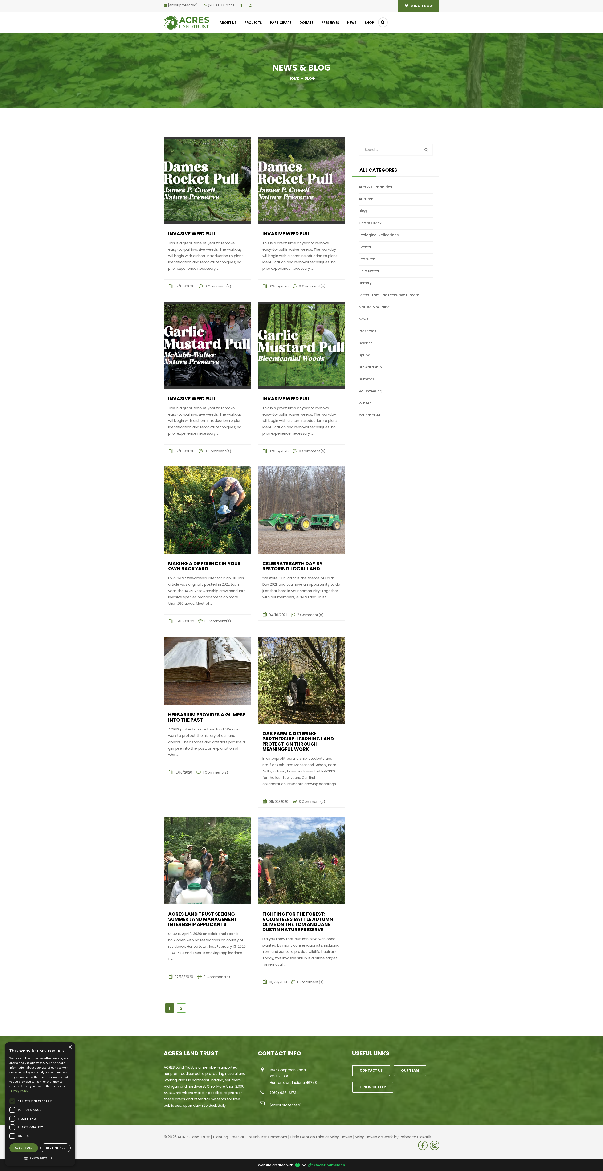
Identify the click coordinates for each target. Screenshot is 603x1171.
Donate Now (421, 6)
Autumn (366, 198)
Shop (369, 22)
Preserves (330, 22)
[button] (40, 1158)
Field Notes (369, 271)
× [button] (70, 1047)
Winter (365, 403)
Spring (365, 355)
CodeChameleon (329, 1165)
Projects (253, 22)
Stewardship (370, 367)
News (352, 22)
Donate (306, 22)
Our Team (410, 1070)
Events (365, 247)
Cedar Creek (370, 222)
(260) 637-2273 (221, 5)
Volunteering (370, 391)
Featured (367, 259)
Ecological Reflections (379, 235)
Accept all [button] (24, 1148)
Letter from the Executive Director (390, 295)
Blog (363, 210)
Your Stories (370, 415)
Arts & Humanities (375, 186)
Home (293, 78)
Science (366, 343)
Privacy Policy (18, 1091)
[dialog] (40, 1104)
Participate (280, 22)
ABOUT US (228, 22)
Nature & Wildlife (374, 307)
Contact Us (371, 1070)
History (365, 283)
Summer (366, 379)
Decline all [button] (55, 1148)
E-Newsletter (373, 1087)
